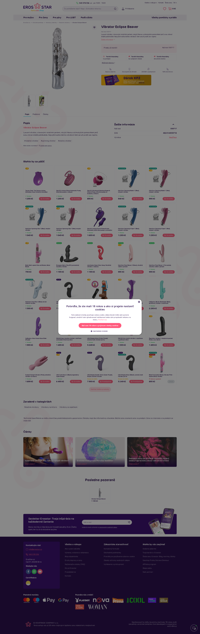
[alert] (100, 317)
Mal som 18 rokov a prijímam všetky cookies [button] (100, 325)
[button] (100, 331)
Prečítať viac (102, 320)
